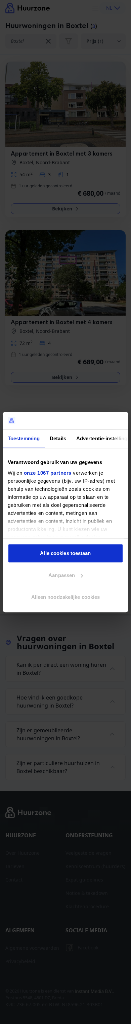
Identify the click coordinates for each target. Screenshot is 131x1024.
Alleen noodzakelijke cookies (65, 597)
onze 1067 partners (48, 473)
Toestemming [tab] (24, 438)
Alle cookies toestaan (65, 553)
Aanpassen (61, 575)
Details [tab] (58, 438)
